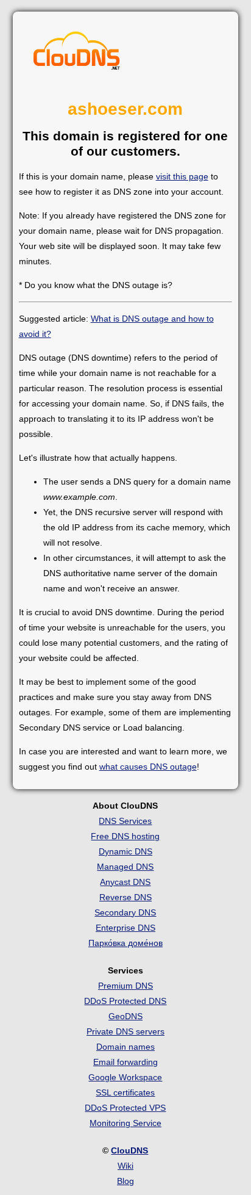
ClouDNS (129, 1150)
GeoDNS (125, 1016)
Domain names (125, 1047)
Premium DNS (125, 986)
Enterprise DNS (125, 928)
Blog (125, 1181)
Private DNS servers (125, 1031)
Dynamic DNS (125, 851)
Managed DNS (125, 867)
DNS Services (125, 821)
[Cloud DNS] (76, 54)
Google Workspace (125, 1077)
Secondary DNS (125, 912)
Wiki (125, 1166)
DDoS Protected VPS (125, 1108)
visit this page (182, 176)
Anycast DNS (125, 882)
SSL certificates (125, 1092)
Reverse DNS (125, 897)
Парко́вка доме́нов (125, 943)
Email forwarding (125, 1062)
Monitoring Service (125, 1123)
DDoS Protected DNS (125, 1001)
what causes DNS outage (148, 766)
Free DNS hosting (125, 836)
